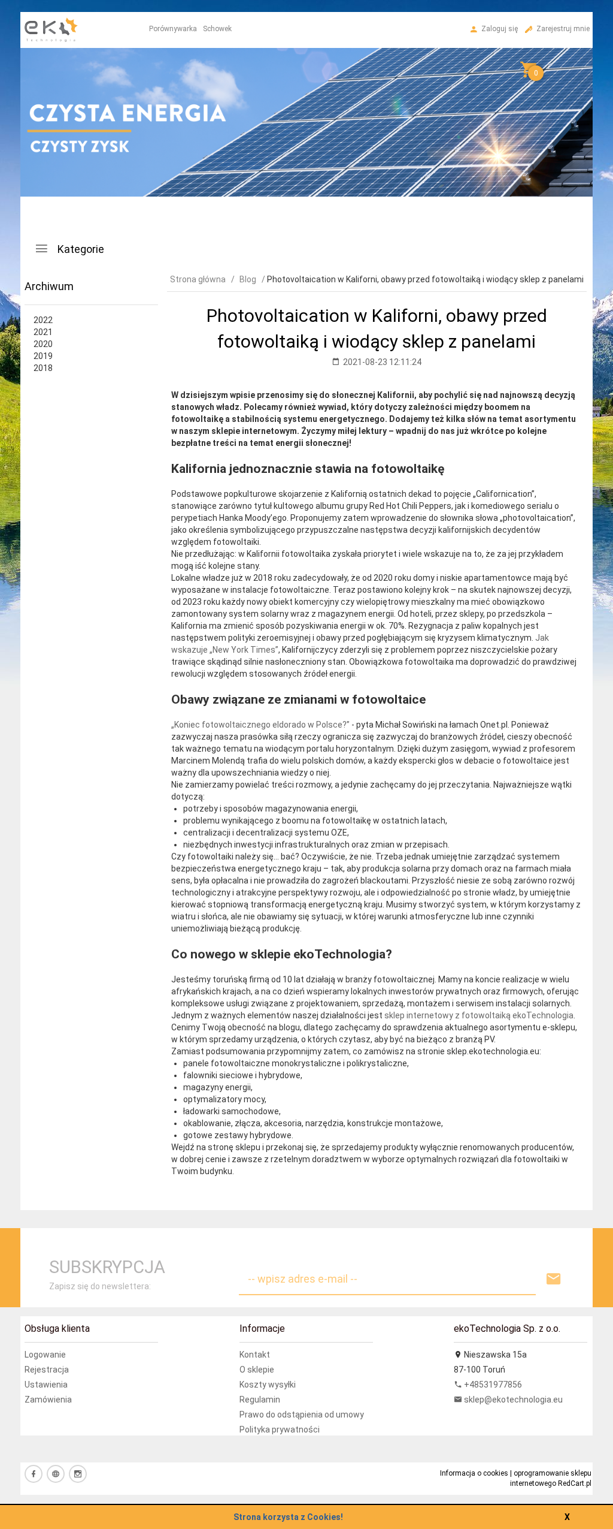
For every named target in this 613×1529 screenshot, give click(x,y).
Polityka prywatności (279, 1429)
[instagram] (78, 1474)
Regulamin (259, 1399)
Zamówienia (48, 1399)
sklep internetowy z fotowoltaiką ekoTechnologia (478, 1015)
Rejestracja (47, 1369)
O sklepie (256, 1369)
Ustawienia (46, 1384)
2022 (43, 320)
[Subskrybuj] (553, 1279)
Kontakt (254, 1354)
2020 (43, 344)
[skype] (56, 1474)
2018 (43, 368)
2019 (43, 356)
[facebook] (34, 1474)
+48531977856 (492, 1384)
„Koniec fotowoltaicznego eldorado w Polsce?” (260, 724)
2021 (43, 332)
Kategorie (79, 249)
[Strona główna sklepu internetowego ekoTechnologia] (51, 71)
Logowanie (45, 1354)
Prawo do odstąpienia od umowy (301, 1414)
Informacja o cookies (474, 1473)
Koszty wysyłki (267, 1384)
